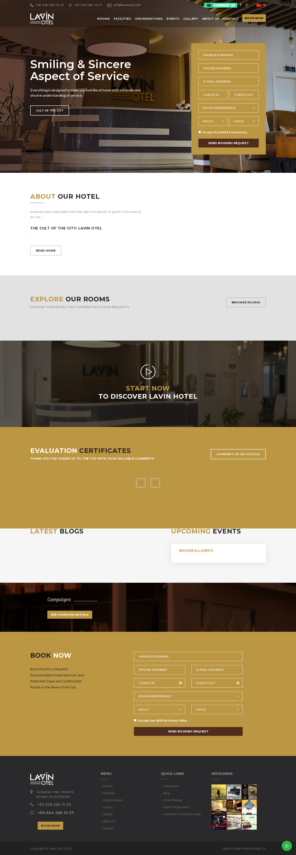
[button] (228, 108)
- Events (107, 807)
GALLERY (190, 18)
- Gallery (107, 814)
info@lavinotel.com (127, 5)
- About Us (108, 821)
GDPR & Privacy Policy (233, 132)
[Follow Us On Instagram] (246, 5)
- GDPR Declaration (175, 807)
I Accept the (224, 132)
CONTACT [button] (231, 18)
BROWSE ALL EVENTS (196, 550)
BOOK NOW (254, 18)
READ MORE (46, 250)
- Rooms (107, 786)
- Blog (165, 793)
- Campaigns (170, 786)
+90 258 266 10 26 (49, 5)
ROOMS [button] (103, 18)
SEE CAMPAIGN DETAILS (70, 614)
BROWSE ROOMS (246, 302)
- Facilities (108, 793)
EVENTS (173, 18)
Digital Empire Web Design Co (244, 848)
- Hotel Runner (171, 800)
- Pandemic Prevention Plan (181, 814)
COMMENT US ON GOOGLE (238, 454)
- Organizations (112, 800)
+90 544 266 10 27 (88, 5)
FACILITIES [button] (122, 18)
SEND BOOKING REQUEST (228, 143)
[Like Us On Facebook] (240, 5)
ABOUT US (210, 18)
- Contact (107, 828)
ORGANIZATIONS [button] (149, 18)
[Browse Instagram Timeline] (234, 807)
